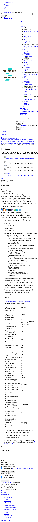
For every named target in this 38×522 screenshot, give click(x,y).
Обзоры (6, 514)
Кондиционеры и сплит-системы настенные (15, 139)
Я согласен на (18, 468)
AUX (25, 38)
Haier (25, 93)
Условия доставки (10, 507)
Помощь (3, 492)
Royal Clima (27, 94)
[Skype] (17, 210)
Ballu (25, 39)
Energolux (27, 54)
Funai (25, 91)
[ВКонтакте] (2, 210)
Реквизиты (23, 113)
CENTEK (27, 41)
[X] (9, 210)
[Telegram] (20, 210)
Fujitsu (26, 69)
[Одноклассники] (4, 210)
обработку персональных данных (22, 468)
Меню (22, 21)
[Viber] (12, 210)
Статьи (6, 512)
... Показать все (28, 43)
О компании (24, 111)
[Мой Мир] (7, 210)
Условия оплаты (9, 505)
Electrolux (27, 53)
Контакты (7, 502)
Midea (25, 103)
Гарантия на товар (10, 509)
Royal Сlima (27, 36)
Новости (31, 111)
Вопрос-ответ (8, 515)
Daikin (26, 51)
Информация (5, 494)
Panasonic (27, 104)
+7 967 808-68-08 (6, 12)
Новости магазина (8, 477)
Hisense (26, 34)
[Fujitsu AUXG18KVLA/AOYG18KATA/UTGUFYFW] (20, 159)
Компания (4, 491)
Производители (9, 517)
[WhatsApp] (15, 210)
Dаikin (26, 64)
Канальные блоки (29, 61)
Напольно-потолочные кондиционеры (22, 143)
